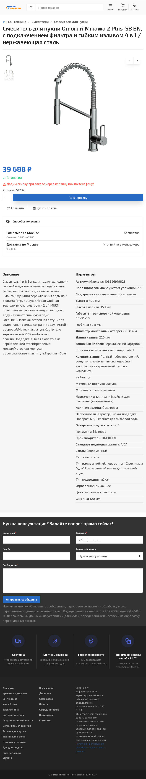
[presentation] (129, 60)
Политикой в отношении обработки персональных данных (91, 747)
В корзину (80, 197)
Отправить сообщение (21, 599)
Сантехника (17, 22)
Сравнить (17, 208)
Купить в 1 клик (46, 208)
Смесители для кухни (71, 22)
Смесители (40, 22)
